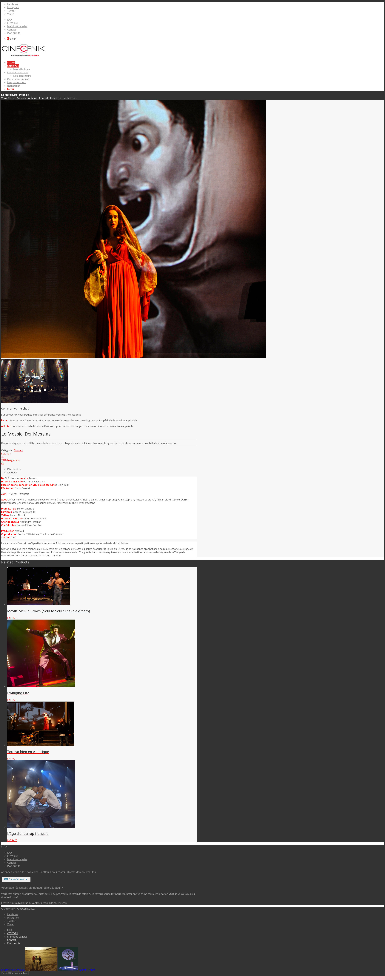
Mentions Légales (17, 26)
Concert (43, 98)
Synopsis (12, 472)
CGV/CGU (12, 23)
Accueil (21, 98)
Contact (11, 29)
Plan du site (13, 33)
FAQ (9, 19)
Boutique (32, 98)
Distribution (14, 469)
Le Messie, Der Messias (15, 94)
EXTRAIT (12, 618)
